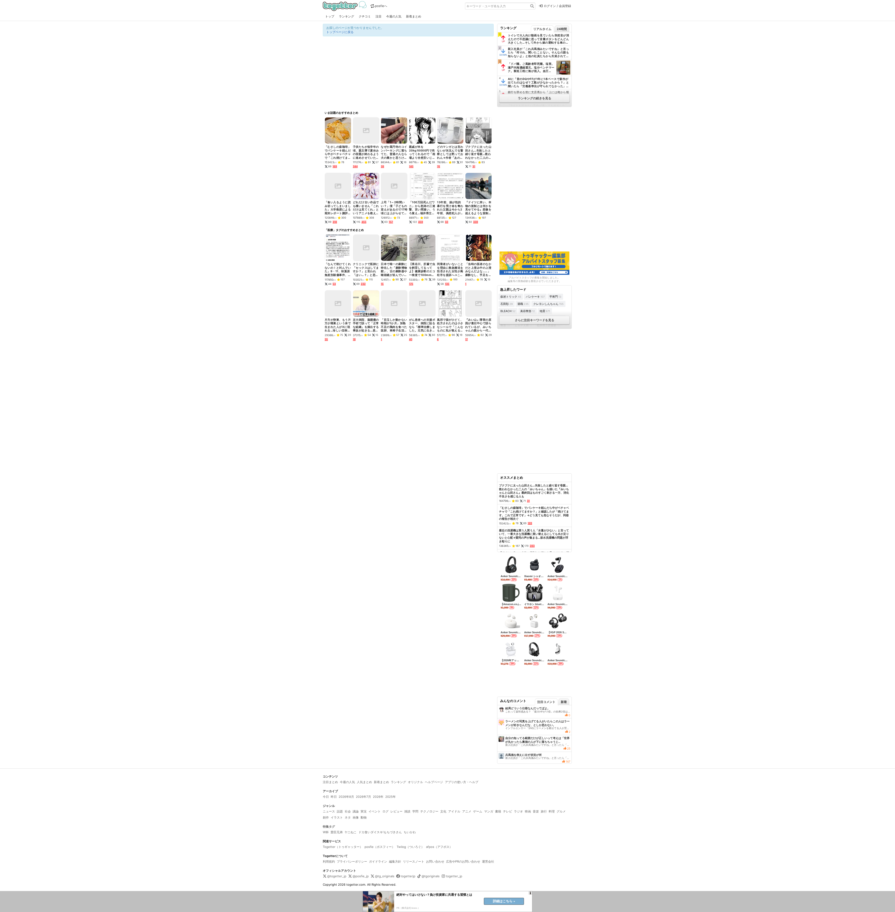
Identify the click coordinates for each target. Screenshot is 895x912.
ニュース (329, 811)
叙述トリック (510, 296)
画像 (356, 817)
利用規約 (329, 861)
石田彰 (506, 304)
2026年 (378, 796)
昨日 (334, 796)
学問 (415, 811)
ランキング (346, 16)
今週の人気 (393, 16)
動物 (364, 817)
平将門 (555, 296)
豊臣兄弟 (336, 832)
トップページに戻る (340, 32)
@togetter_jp (336, 876)
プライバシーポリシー (352, 861)
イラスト (337, 817)
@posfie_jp (361, 876)
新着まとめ (413, 16)
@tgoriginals (431, 876)
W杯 (326, 832)
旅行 (544, 811)
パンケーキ (535, 296)
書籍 (498, 811)
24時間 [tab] (562, 29)
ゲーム (477, 811)
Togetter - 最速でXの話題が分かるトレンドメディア (345, 6)
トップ (329, 16)
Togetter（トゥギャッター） (343, 847)
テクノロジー (429, 811)
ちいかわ (410, 832)
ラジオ (518, 811)
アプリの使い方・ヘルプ (461, 782)
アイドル (454, 811)
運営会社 (488, 861)
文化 (443, 811)
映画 (528, 811)
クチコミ (365, 16)
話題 (340, 811)
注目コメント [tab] (546, 702)
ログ (385, 811)
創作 (326, 817)
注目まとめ (330, 782)
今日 (326, 796)
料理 (552, 811)
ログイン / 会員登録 (557, 6)
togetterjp (408, 876)
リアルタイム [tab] (542, 29)
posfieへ (381, 6)
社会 (348, 811)
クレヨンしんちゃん (548, 304)
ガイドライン (378, 861)
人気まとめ (364, 782)
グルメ (561, 811)
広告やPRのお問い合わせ (463, 861)
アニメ (466, 811)
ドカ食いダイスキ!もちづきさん (380, 832)
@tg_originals (384, 876)
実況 (364, 811)
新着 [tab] (564, 702)
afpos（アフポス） (439, 847)
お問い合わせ (435, 861)
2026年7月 (363, 796)
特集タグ (329, 826)
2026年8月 (346, 796)
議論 (356, 811)
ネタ (348, 817)
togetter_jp (454, 876)
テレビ (507, 811)
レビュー (396, 811)
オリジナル (415, 782)
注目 (378, 16)
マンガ (488, 811)
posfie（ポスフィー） (380, 847)
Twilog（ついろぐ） (410, 847)
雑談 (407, 811)
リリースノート (413, 861)
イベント (374, 811)
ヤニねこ (350, 832)
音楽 (536, 811)
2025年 (390, 796)
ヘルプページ (434, 782)
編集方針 (395, 861)
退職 (523, 304)
